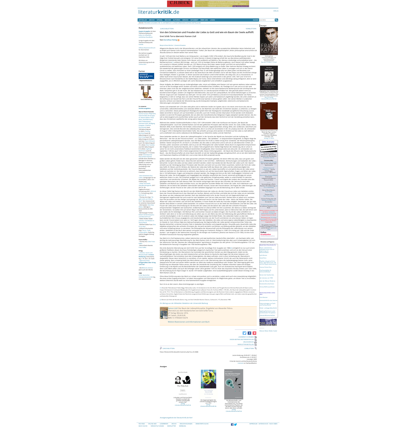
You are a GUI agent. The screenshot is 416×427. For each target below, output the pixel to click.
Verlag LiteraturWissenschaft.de (183, 404)
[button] (244, 333)
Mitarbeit (194, 20)
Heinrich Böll (143, 116)
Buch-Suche (143, 426)
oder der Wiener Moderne (267, 281)
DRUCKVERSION (248, 342)
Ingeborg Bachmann (145, 150)
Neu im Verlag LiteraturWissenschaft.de (268, 98)
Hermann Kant (143, 123)
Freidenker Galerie (268, 157)
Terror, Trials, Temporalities (145, 231)
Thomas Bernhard (144, 132)
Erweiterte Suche (202, 424)
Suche (255, 20)
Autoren (176, 20)
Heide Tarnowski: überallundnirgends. (145, 184)
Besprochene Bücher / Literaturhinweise (173, 45)
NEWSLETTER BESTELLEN (246, 344)
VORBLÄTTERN (251, 29)
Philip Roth (152, 114)
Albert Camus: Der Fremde (268, 162)
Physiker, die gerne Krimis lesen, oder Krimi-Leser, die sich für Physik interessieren (268, 262)
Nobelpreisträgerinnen (269, 200)
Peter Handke (150, 145)
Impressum (253, 424)
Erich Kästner (264, 297)
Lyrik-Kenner (263, 255)
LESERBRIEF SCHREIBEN (246, 337)
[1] (173, 62)
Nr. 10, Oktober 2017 (165, 23)
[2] (231, 248)
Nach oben (273, 424)
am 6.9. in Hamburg (270, 186)
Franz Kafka (142, 247)
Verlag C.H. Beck (269, 138)
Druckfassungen (186, 424)
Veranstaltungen (157, 426)
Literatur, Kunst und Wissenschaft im (146, 255)
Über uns (204, 20)
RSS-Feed (142, 424)
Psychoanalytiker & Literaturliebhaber (265, 271)
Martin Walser (145, 118)
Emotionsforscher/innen (267, 284)
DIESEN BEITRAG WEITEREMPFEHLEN (242, 339)
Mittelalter (196, 23)
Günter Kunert (143, 114)
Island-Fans (263, 258)
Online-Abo (142, 64)
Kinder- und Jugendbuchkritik (268, 308)
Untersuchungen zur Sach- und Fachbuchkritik (268, 304)
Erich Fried (142, 137)
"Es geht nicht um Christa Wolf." (146, 199)
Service (185, 20)
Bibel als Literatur (147, 268)
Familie (141, 44)
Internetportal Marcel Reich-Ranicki (145, 156)
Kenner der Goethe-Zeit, (267, 275)
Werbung (182, 426)
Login (212, 20)
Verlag (275, 11)
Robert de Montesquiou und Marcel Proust (146, 216)
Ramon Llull (172, 308)
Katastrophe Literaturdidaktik (268, 175)
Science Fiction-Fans (266, 267)
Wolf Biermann (148, 119)
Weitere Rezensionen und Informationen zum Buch (189, 322)
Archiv (152, 20)
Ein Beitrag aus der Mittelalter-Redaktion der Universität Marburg (184, 303)
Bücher (168, 20)
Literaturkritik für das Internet (268, 300)
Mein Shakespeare (144, 121)
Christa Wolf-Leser (265, 287)
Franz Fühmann (150, 141)
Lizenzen (240, 363)
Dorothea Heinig (170, 40)
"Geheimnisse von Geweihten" (268, 168)
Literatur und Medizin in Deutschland (146, 221)
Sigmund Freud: (147, 262)
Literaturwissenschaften (182, 23)
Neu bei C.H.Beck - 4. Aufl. (269, 62)
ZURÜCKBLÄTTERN (167, 29)
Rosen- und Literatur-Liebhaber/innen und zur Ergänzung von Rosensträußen (267, 250)
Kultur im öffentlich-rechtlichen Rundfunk (146, 36)
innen (273, 287)
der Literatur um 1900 (266, 278)
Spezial (160, 20)
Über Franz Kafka (268, 196)
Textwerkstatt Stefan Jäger (269, 204)
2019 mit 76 (142, 195)
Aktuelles (143, 20)
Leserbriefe (164, 424)
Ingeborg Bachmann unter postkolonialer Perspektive (267, 311)
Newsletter (171, 426)
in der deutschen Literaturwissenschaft (146, 276)
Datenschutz (263, 424)
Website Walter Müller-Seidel (268, 331)
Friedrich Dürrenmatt (145, 126)
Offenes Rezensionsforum (147, 48)
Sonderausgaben (144, 108)
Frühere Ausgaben (150, 23)
